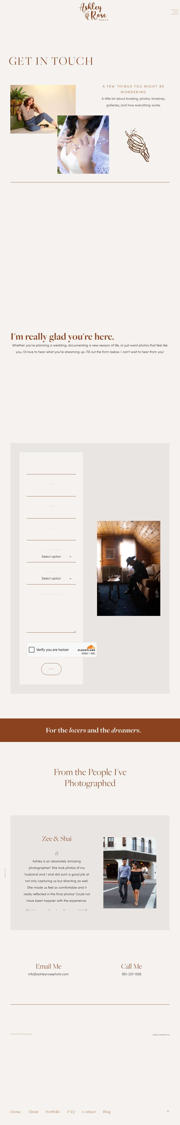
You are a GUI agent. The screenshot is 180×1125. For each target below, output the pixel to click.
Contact (89, 1111)
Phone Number (52, 506)
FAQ (71, 1111)
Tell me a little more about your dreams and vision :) (52, 594)
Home (15, 1111)
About (33, 1111)
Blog (106, 1111)
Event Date (52, 528)
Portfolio (52, 1111)
